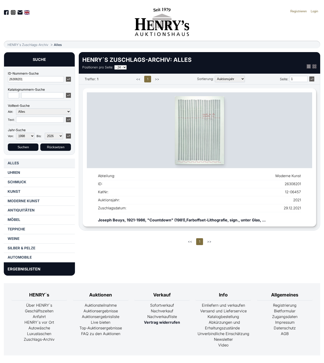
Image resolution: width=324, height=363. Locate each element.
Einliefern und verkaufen (223, 305)
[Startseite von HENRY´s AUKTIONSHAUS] (162, 34)
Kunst (14, 191)
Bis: (39, 136)
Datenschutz (285, 328)
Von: (11, 136)
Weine (13, 238)
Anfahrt (39, 316)
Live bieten (100, 322)
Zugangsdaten (284, 316)
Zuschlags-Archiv (39, 339)
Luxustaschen (39, 333)
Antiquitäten (21, 210)
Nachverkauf (162, 311)
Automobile (20, 257)
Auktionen (100, 295)
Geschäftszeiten (39, 311)
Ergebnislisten (24, 269)
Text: (11, 119)
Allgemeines (284, 295)
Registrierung (284, 305)
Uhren (14, 172)
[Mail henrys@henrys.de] (20, 12)
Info (223, 295)
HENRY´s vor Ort (39, 322)
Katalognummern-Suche (26, 89)
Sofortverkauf (162, 305)
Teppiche (16, 229)
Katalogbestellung (223, 316)
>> (157, 79)
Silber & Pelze (21, 248)
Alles (58, 45)
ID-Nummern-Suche (23, 73)
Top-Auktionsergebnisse (100, 328)
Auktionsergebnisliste (100, 316)
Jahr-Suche (17, 130)
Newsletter (223, 339)
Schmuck (17, 182)
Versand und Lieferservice (223, 311)
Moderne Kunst (24, 201)
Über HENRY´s (39, 305)
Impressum (285, 322)
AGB (285, 333)
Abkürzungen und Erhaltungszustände (222, 325)
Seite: (284, 79)
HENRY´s (39, 295)
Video (223, 345)
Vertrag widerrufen (162, 322)
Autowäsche (39, 328)
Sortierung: (205, 79)
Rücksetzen (56, 147)
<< (138, 79)
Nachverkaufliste (162, 316)
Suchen (23, 147)
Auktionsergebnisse (100, 311)
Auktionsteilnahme (101, 305)
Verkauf (162, 295)
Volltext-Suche (19, 106)
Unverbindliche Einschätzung (223, 333)
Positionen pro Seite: (97, 67)
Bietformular (285, 311)
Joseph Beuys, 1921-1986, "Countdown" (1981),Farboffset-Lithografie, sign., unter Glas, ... (182, 220)
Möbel (14, 219)
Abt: (10, 111)
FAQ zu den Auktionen (100, 333)
